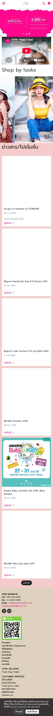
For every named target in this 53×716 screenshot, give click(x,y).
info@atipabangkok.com (20, 603)
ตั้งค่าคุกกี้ (18, 711)
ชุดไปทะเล (6, 651)
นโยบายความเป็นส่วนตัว (18, 707)
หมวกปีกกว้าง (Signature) (14, 645)
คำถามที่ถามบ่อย (9, 688)
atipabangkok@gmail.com (14, 605)
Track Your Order (10, 671)
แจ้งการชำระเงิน (9, 682)
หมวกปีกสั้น (7, 654)
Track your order (10, 685)
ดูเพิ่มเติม (8, 223)
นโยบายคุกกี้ (35, 707)
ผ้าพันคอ (5, 661)
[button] (43, 3)
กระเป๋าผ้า (6, 664)
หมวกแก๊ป (6, 658)
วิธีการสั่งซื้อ (7, 679)
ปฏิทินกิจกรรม (8, 691)
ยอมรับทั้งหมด (32, 711)
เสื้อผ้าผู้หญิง (7, 648)
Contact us (7, 695)
